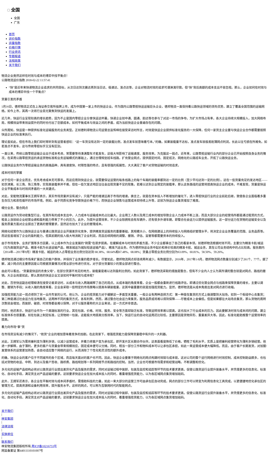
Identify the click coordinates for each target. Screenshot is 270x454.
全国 (15, 10)
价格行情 (15, 47)
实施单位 (7, 434)
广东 (17, 22)
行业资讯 (15, 51)
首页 (12, 34)
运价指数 (15, 38)
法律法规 (7, 426)
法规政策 (15, 60)
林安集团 (7, 418)
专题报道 (15, 56)
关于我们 (15, 65)
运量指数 (15, 43)
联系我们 (7, 441)
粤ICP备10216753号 (44, 446)
